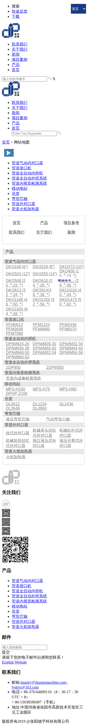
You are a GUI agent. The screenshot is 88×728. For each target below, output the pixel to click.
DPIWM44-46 (71, 348)
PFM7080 (14, 333)
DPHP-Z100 (16, 393)
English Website (14, 662)
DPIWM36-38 (17, 348)
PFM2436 (68, 325)
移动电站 (19, 188)
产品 (16, 65)
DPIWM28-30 (44, 344)
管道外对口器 (23, 204)
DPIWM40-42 (44, 348)
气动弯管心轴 (58, 419)
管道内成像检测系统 (23, 378)
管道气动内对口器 (27, 163)
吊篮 (16, 193)
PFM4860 (41, 329)
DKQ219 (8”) (44, 267)
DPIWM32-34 (71, 344)
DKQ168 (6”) (17, 267)
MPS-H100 (15, 389)
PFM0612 (14, 325)
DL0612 (13, 404)
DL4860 (40, 408)
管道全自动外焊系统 (29, 178)
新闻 (16, 54)
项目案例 (19, 59)
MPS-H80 (68, 389)
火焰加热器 (15, 457)
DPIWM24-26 (17, 344)
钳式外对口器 (17, 433)
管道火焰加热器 (25, 209)
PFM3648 (14, 329)
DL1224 (40, 404)
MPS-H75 (41, 389)
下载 (16, 16)
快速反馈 (19, 11)
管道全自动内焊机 (27, 173)
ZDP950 (13, 367)
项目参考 (71, 223)
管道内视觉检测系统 (29, 183)
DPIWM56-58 (71, 353)
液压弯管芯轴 (17, 419)
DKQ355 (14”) (45, 274)
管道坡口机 (21, 168)
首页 (16, 70)
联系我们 (19, 44)
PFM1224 (41, 325)
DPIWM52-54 (44, 353)
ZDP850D (55, 367)
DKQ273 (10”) (71, 267)
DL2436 (66, 404)
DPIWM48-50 (17, 353)
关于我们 (19, 49)
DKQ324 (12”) (18, 274)
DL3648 (13, 408)
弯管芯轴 (19, 199)
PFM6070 (68, 329)
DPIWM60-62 (17, 357)
